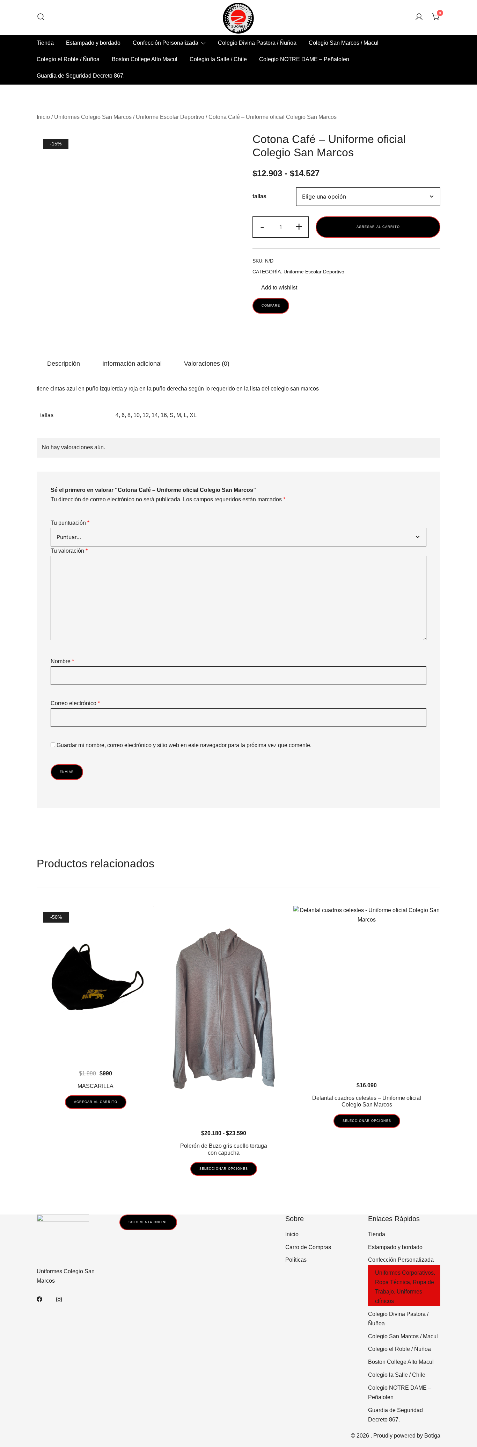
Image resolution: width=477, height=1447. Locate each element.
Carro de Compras (308, 1247)
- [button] (262, 226)
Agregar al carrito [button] (95, 1102)
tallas (259, 196)
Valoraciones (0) (206, 363)
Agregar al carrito (378, 227)
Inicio (43, 117)
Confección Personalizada (165, 43)
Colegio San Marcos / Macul (344, 43)
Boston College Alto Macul (144, 59)
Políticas (296, 1260)
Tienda (45, 43)
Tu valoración (69, 551)
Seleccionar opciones (223, 1168)
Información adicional (132, 363)
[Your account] (419, 17)
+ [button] (298, 226)
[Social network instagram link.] (59, 1299)
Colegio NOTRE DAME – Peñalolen (304, 59)
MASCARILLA (95, 1086)
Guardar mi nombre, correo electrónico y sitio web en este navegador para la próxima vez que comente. (184, 745)
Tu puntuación (70, 523)
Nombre (62, 661)
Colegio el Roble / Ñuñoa (68, 59)
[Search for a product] (41, 17)
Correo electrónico (75, 703)
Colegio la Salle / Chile (218, 59)
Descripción (63, 363)
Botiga (432, 1436)
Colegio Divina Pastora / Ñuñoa (257, 43)
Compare (271, 305)
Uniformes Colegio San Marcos (93, 117)
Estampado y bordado (93, 43)
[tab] (63, 363)
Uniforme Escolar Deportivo (170, 117)
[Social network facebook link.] (39, 1299)
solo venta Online (148, 1222)
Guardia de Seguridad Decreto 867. (81, 76)
